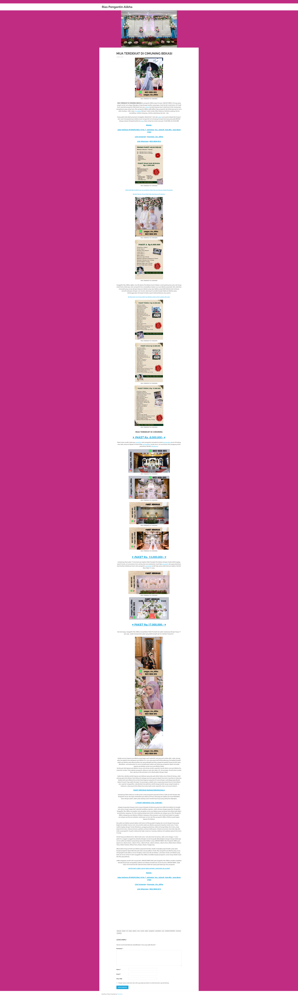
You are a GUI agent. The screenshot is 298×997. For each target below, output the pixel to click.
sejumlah (138, 442)
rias (163, 931)
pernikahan (158, 931)
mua (138, 931)
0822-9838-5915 (155, 141)
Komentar (119, 948)
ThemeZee (119, 994)
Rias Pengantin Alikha (117, 7)
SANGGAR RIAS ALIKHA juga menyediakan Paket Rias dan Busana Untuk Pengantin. (149, 190)
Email (118, 974)
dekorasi (119, 931)
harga (130, 931)
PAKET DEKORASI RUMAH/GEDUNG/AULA (149, 790)
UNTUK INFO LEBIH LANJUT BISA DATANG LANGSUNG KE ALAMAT (149, 868)
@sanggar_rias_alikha (155, 137)
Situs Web (119, 978)
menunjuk (148, 566)
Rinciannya (154, 446)
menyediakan (146, 444)
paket (160, 117)
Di (127, 931)
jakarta (134, 931)
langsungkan (167, 442)
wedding (119, 933)
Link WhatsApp (142, 141)
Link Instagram (140, 137)
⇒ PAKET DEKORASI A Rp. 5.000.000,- (149, 803)
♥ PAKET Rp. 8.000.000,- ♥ (149, 437)
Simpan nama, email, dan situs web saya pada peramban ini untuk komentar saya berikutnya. (143, 983)
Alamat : (149, 125)
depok (123, 931)
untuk (147, 107)
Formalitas (138, 111)
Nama (118, 969)
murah (142, 931)
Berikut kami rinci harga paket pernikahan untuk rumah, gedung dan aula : (149, 297)
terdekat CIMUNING (170, 931)
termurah (178, 931)
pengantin (165, 564)
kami (142, 121)
